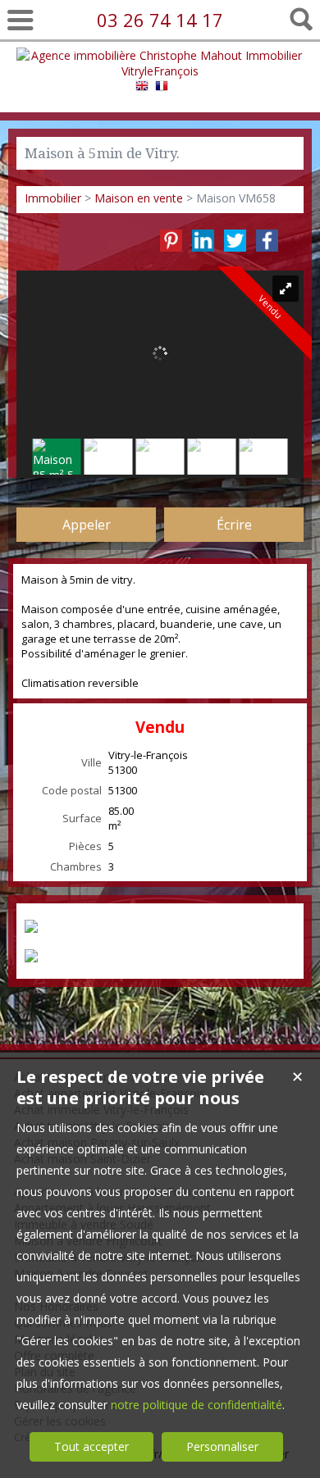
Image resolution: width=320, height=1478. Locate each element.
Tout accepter (91, 1446)
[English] (142, 88)
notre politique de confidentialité (196, 1404)
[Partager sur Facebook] (267, 241)
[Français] (161, 88)
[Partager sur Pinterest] (171, 241)
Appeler (86, 525)
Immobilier (53, 198)
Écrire (234, 525)
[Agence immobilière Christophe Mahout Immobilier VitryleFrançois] (160, 71)
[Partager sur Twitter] (235, 241)
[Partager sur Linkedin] (203, 241)
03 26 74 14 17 (160, 19)
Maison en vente (138, 198)
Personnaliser (222, 1446)
